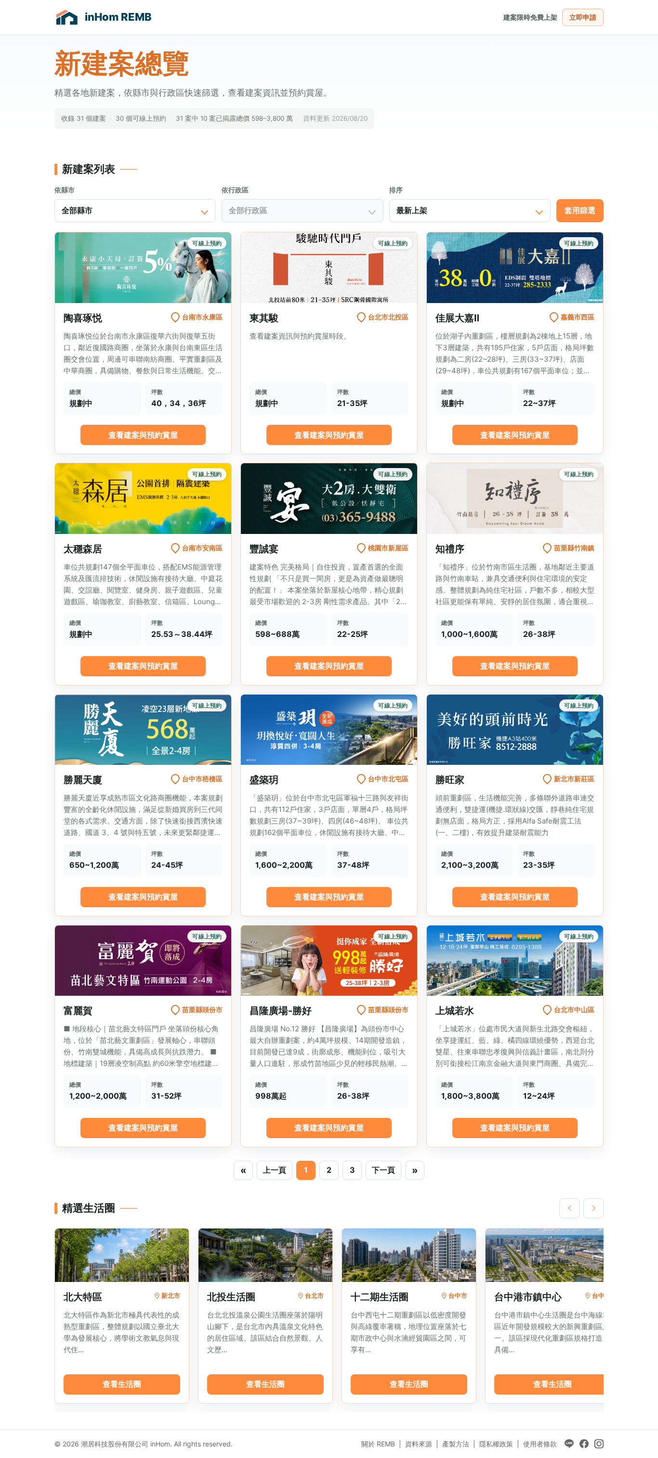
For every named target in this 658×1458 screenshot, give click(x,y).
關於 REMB (378, 1444)
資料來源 (418, 1444)
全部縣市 (77, 210)
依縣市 (64, 190)
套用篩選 (580, 210)
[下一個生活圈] (593, 1208)
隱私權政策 (496, 1444)
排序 (396, 190)
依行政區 (235, 190)
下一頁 (383, 1170)
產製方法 (455, 1444)
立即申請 (582, 17)
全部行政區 (248, 210)
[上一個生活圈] (569, 1208)
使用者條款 (540, 1444)
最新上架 (411, 210)
